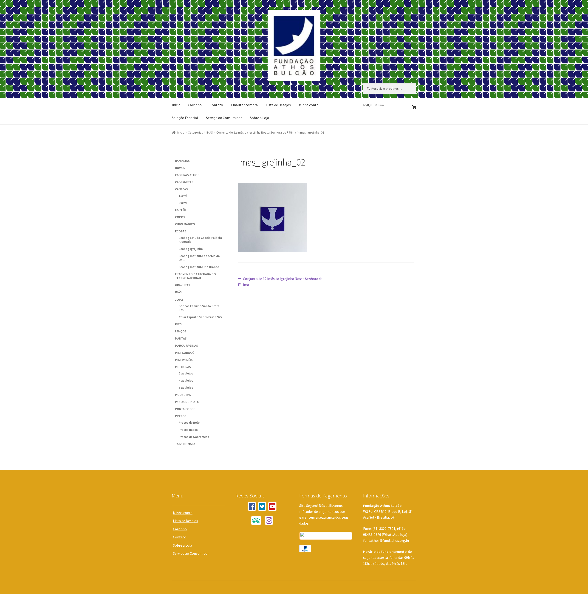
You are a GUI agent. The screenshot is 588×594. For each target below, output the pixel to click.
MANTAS (181, 338)
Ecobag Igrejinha (191, 249)
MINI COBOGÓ (185, 353)
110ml (183, 196)
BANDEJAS (182, 161)
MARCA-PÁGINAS (186, 345)
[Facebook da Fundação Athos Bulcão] (252, 506)
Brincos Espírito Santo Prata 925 (199, 308)
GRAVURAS (182, 285)
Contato (216, 105)
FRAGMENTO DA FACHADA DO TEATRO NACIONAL (195, 276)
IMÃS (209, 132)
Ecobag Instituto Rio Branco (199, 267)
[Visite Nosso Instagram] (269, 520)
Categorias (195, 132)
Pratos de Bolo (189, 422)
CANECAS (181, 189)
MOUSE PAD (183, 395)
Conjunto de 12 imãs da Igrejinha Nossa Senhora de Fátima (256, 132)
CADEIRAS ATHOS (187, 175)
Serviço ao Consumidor (224, 117)
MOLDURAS (183, 367)
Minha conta (308, 105)
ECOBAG (181, 231)
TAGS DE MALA (185, 444)
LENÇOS (181, 331)
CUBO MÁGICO (185, 224)
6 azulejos (186, 388)
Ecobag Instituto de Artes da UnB (199, 258)
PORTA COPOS (185, 409)
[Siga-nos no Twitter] (262, 506)
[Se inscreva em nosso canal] (272, 506)
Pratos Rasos (188, 430)
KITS (178, 324)
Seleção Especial (185, 117)
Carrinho (195, 105)
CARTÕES (181, 210)
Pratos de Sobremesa (194, 437)
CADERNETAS (184, 182)
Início (176, 105)
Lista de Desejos (278, 105)
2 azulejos (186, 373)
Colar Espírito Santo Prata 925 (200, 317)
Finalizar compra (244, 105)
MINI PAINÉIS (184, 360)
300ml (183, 203)
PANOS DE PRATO (187, 402)
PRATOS (181, 416)
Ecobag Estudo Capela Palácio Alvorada (200, 240)
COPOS (180, 217)
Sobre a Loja (259, 117)
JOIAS (179, 299)
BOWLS (180, 168)
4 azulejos (186, 380)
